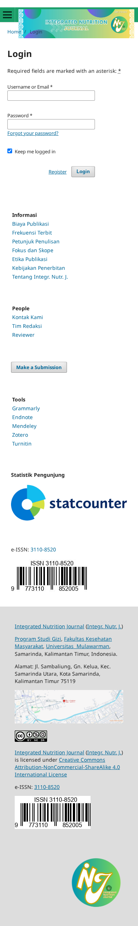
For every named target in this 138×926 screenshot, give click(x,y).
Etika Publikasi (29, 258)
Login (83, 171)
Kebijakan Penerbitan (38, 267)
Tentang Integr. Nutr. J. (40, 276)
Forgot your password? (33, 133)
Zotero (20, 434)
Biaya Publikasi (30, 223)
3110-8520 (43, 549)
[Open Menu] (7, 14)
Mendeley (24, 425)
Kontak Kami (27, 317)
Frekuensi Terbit (32, 232)
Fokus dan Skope (32, 250)
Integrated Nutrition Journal (49, 626)
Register (58, 171)
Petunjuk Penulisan (36, 241)
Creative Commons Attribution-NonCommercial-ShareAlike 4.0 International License (67, 767)
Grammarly (26, 408)
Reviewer (23, 334)
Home (14, 31)
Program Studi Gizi (38, 638)
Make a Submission (39, 367)
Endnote (22, 417)
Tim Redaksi (27, 325)
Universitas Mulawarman (77, 646)
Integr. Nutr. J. (104, 626)
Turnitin (22, 443)
